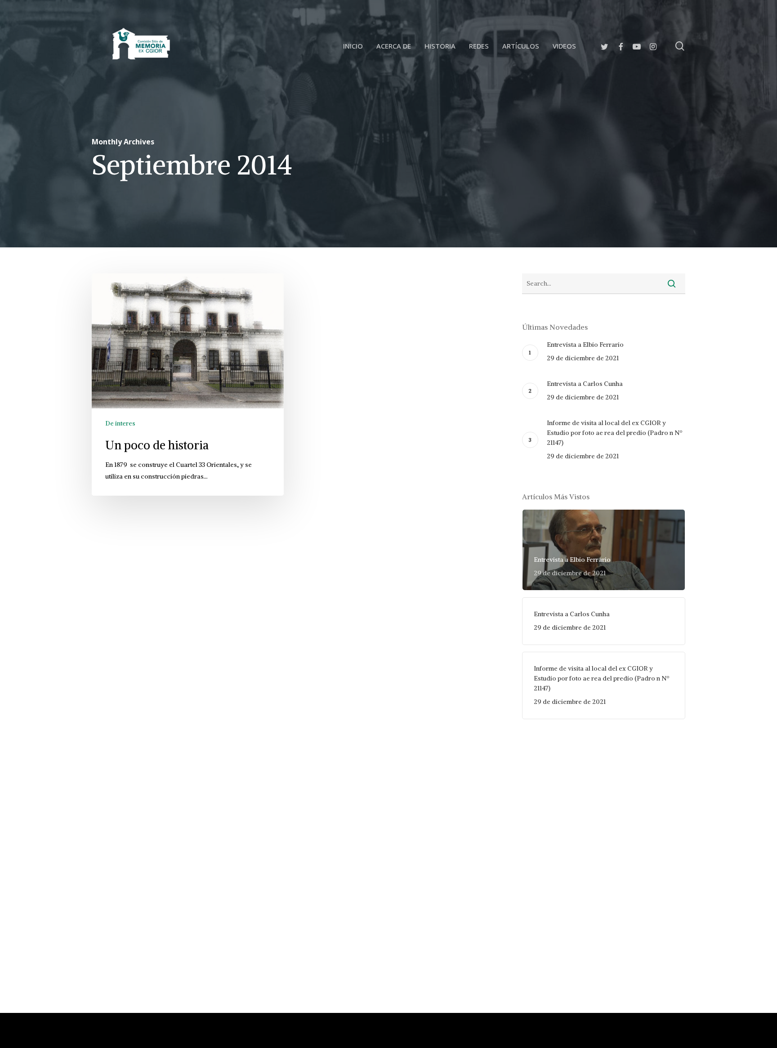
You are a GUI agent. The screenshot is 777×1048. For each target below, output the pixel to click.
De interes (120, 423)
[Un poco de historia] (188, 384)
